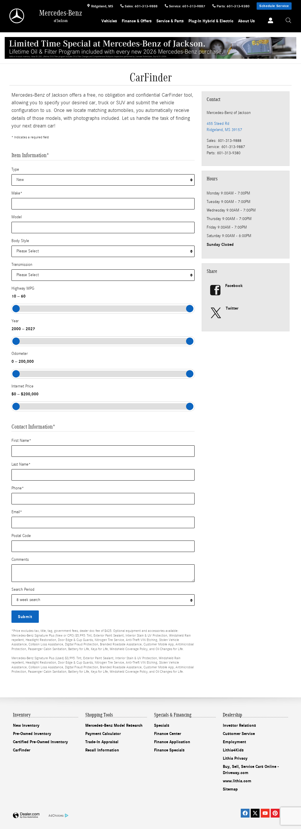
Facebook (234, 285)
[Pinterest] (275, 813)
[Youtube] (265, 813)
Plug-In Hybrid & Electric (210, 21)
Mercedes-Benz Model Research (114, 725)
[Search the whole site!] (288, 20)
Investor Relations (239, 725)
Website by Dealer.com (26, 816)
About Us (246, 21)
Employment (234, 741)
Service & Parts (170, 21)
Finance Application (172, 741)
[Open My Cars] (269, 21)
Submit (25, 616)
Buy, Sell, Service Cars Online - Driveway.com (251, 769)
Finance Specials (169, 750)
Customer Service (239, 733)
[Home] (17, 16)
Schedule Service (274, 6)
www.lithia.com (237, 780)
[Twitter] (255, 813)
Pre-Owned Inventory (32, 733)
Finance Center (167, 733)
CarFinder (21, 750)
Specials (161, 725)
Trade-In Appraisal (101, 741)
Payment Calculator (103, 733)
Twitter (232, 308)
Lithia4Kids (233, 750)
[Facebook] (245, 813)
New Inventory (26, 725)
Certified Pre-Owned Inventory (40, 741)
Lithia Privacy (235, 758)
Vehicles (109, 21)
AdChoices (56, 815)
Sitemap (230, 789)
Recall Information (102, 750)
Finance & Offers (137, 21)
